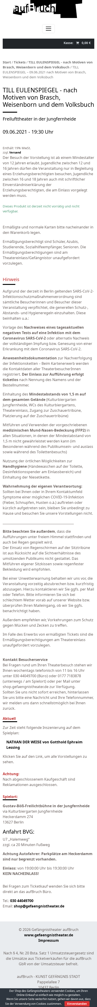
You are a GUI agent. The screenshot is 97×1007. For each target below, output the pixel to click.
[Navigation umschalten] (48, 28)
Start (7, 62)
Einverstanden (77, 1004)
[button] (77, 42)
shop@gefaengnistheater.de (39, 906)
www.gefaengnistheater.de (48, 935)
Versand (15, 152)
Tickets (19, 62)
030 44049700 (21, 900)
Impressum (48, 940)
